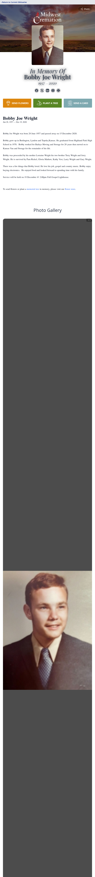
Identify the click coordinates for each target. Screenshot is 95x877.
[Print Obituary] (58, 90)
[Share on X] (42, 90)
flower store (70, 188)
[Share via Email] (53, 90)
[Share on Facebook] (36, 90)
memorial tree (33, 188)
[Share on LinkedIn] (47, 90)
